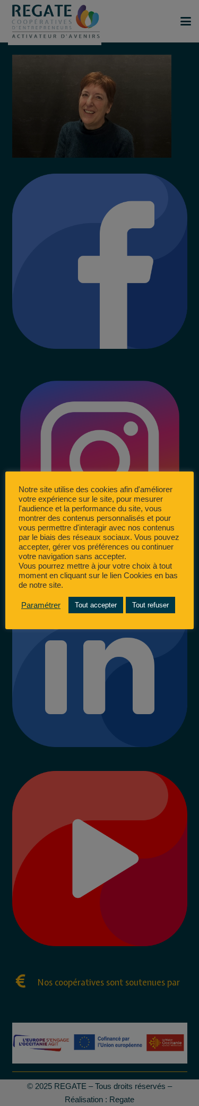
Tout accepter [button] (96, 605)
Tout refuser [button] (150, 605)
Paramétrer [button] (40, 605)
